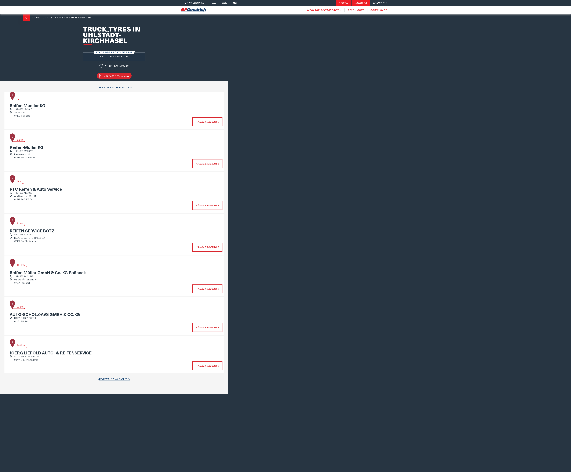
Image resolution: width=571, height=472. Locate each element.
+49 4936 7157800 (23, 192)
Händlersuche (55, 17)
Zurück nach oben (113, 378)
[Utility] (235, 3)
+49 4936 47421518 (23, 276)
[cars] (224, 3)
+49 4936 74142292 (23, 234)
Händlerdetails (207, 121)
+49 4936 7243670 (23, 109)
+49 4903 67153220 (23, 151)
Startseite (38, 17)
